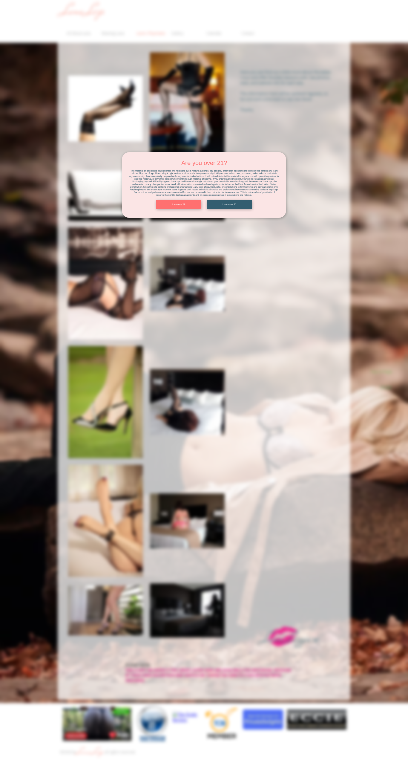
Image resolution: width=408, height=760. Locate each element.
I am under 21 (229, 204)
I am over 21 (178, 204)
